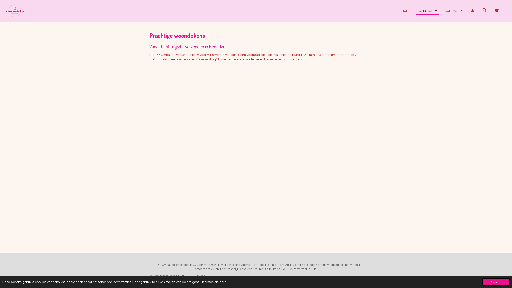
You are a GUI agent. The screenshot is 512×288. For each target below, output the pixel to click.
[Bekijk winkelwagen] (496, 11)
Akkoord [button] (496, 282)
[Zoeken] (484, 10)
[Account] (472, 11)
